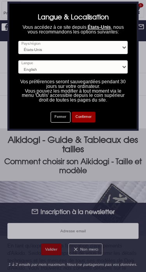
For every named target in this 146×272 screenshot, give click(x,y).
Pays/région (30, 44)
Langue (27, 63)
